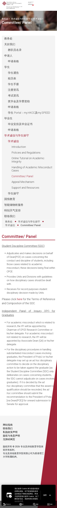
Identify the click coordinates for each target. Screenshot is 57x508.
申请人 (8, 55)
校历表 (12, 78)
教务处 (5, 19)
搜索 (36, 504)
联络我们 (9, 216)
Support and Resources (25, 187)
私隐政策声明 (10, 432)
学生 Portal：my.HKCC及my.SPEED (29, 112)
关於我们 (9, 44)
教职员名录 (15, 49)
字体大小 (8, 504)
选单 (51, 504)
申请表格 (13, 61)
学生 (7, 67)
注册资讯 (13, 89)
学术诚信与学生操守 (20, 19)
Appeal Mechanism (23, 181)
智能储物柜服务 (13, 204)
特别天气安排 (12, 210)
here (19, 299)
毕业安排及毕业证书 (20, 124)
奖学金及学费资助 (19, 101)
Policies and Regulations (26, 152)
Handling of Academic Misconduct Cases (32, 169)
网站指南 (8, 424)
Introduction (19, 146)
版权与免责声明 (11, 435)
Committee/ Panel (22, 176)
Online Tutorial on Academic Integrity (28, 160)
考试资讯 (13, 95)
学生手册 (13, 84)
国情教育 (9, 199)
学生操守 (13, 193)
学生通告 (13, 72)
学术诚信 (37, 19)
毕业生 (8, 118)
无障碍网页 (9, 439)
